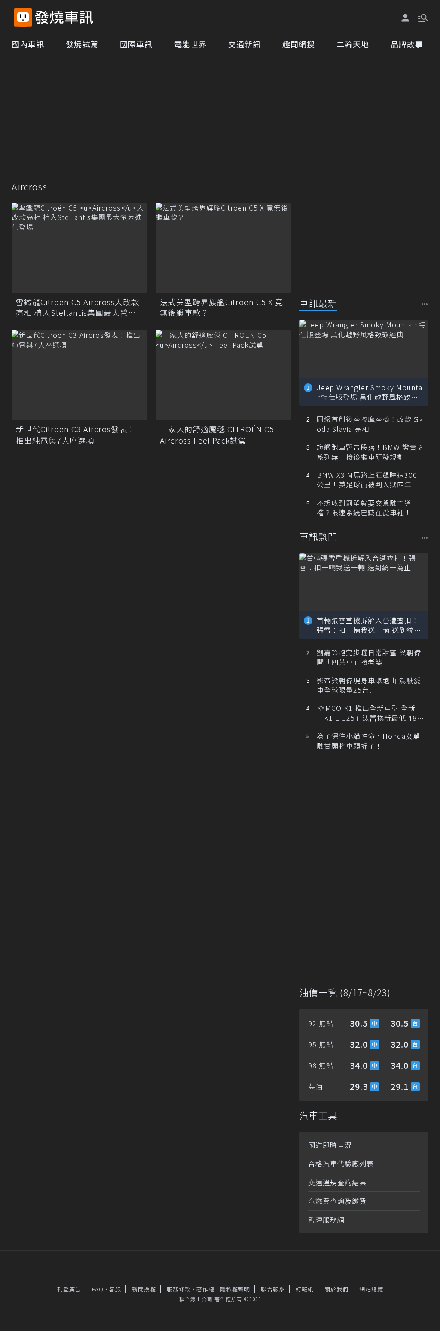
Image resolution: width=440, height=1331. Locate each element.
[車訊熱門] (424, 537)
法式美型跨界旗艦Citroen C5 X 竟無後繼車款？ (221, 307)
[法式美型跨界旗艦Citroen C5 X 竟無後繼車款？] (223, 248)
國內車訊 (28, 43)
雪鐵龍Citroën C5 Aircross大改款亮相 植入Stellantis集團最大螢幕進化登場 (77, 307)
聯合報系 (273, 1289)
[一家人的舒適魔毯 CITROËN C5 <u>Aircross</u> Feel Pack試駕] (223, 375)
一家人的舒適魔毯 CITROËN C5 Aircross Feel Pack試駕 (217, 434)
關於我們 (336, 1289)
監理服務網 (326, 1220)
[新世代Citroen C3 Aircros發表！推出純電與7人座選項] (79, 375)
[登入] (405, 18)
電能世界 (190, 43)
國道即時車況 (330, 1145)
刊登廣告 (69, 1289)
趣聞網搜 (298, 43)
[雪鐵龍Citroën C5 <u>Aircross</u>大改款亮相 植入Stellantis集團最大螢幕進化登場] (79, 248)
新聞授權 (144, 1289)
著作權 (205, 1289)
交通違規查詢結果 (337, 1182)
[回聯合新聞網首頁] (23, 17)
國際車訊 (136, 43)
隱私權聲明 (235, 1289)
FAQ (98, 1289)
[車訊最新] (424, 304)
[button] (422, 17)
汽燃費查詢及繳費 (337, 1201)
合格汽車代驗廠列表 (341, 1163)
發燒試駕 (82, 43)
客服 (115, 1289)
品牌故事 (407, 43)
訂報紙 (305, 1289)
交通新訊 (244, 43)
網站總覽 (371, 1289)
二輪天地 (352, 43)
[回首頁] (64, 17)
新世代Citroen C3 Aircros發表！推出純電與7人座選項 (75, 434)
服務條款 (179, 1289)
